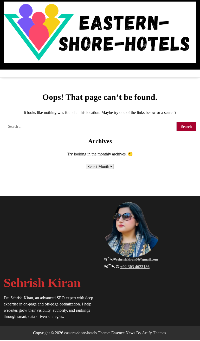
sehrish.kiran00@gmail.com (137, 259)
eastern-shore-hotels (80, 333)
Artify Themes (154, 333)
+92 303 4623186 (135, 266)
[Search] (192, 73)
